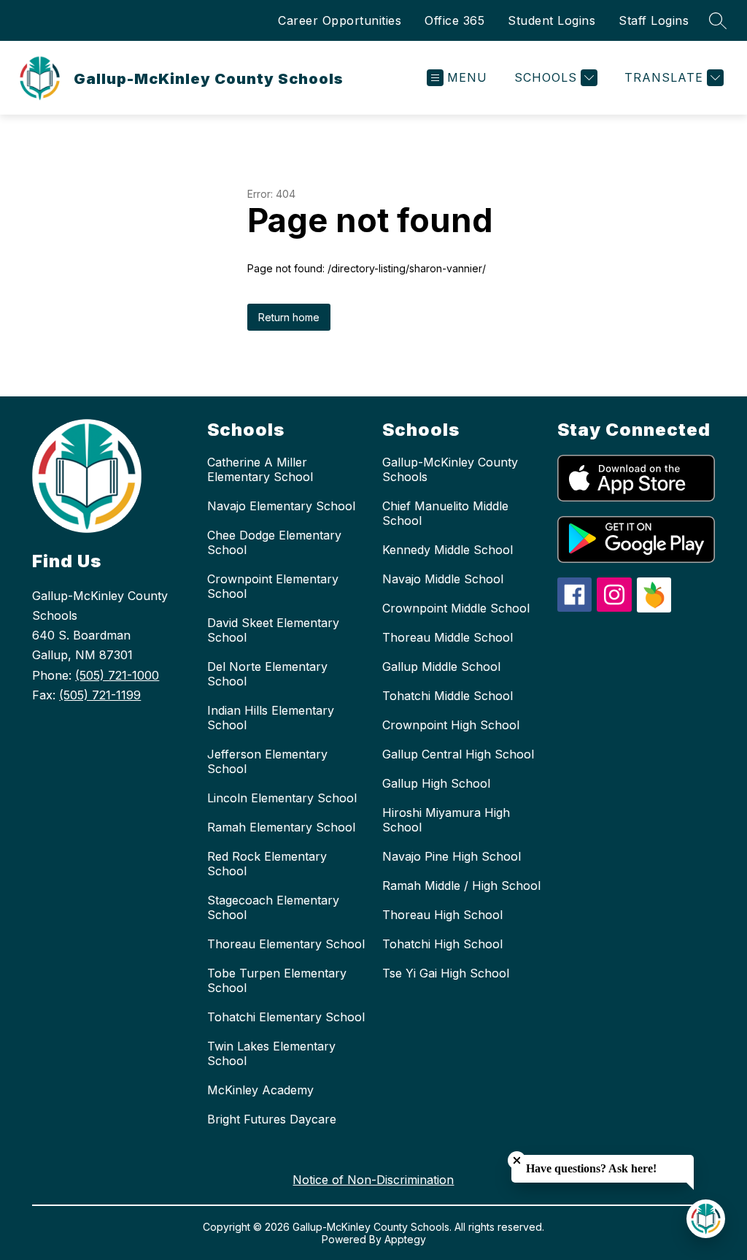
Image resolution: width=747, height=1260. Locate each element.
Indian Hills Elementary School (270, 717)
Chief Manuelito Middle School (445, 513)
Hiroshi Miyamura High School (446, 819)
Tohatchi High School (442, 944)
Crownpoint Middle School (456, 608)
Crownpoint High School (450, 725)
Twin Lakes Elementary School (271, 1053)
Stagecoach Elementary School (273, 907)
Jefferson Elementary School (267, 761)
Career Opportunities (339, 20)
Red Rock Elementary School (267, 863)
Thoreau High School (442, 914)
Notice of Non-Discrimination (373, 1179)
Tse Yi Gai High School (445, 973)
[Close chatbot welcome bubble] (517, 1160)
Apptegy (405, 1239)
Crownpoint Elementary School (272, 586)
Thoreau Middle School (447, 637)
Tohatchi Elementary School (286, 1017)
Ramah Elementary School (281, 827)
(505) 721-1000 (117, 675)
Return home (289, 317)
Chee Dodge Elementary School (274, 542)
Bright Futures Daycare (271, 1119)
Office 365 (454, 20)
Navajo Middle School (442, 579)
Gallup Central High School (458, 754)
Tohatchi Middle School (447, 695)
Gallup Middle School (441, 666)
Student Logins (551, 20)
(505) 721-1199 (100, 695)
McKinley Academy (260, 1090)
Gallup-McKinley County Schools (450, 469)
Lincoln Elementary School (282, 798)
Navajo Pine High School (451, 856)
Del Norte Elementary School (267, 673)
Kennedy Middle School (447, 549)
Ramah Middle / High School (461, 885)
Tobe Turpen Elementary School (277, 980)
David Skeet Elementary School (273, 630)
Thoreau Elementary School (286, 944)
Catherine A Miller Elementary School (260, 469)
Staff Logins (654, 20)
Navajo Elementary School (281, 506)
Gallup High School (436, 783)
